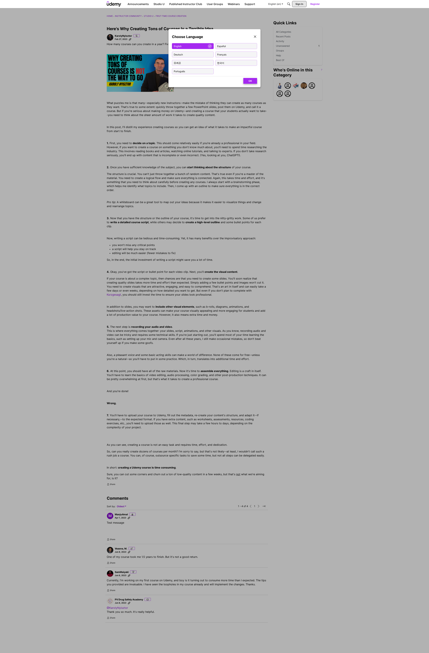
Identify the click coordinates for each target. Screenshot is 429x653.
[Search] (289, 4)
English (177, 46)
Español (221, 46)
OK (250, 80)
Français (221, 54)
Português (179, 71)
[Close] (255, 37)
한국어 (220, 62)
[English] (114, 4)
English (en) (274, 4)
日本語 (177, 62)
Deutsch (178, 54)
